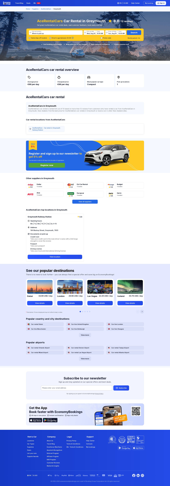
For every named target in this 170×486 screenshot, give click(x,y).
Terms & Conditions (73, 444)
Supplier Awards (32, 456)
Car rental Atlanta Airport (120, 352)
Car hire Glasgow (117, 329)
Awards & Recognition (54, 450)
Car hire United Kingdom (80, 324)
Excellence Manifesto (54, 447)
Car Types (30, 444)
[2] (82, 311)
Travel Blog (19, 3)
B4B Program (51, 459)
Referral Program (53, 453)
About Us (50, 441)
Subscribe (123, 388)
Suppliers (30, 447)
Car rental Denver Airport (80, 348)
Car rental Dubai (37, 324)
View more (85, 335)
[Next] (142, 312)
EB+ (37, 3)
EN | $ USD (124, 3)
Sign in (162, 3)
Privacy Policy (99, 393)
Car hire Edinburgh (78, 329)
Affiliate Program (53, 456)
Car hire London (117, 324)
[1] (80, 311)
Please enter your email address (54, 388)
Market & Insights (53, 466)
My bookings (90, 447)
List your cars (32, 453)
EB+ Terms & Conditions (75, 447)
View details (40, 303)
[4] (87, 311)
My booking (149, 3)
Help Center (135, 3)
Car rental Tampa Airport (120, 348)
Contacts (89, 444)
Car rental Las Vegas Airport (81, 352)
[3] (85, 311)
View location (55, 257)
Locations (30, 441)
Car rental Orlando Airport (40, 348)
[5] (90, 311)
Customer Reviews (53, 463)
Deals (28, 3)
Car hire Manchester (38, 329)
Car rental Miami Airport (39, 352)
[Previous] (138, 312)
